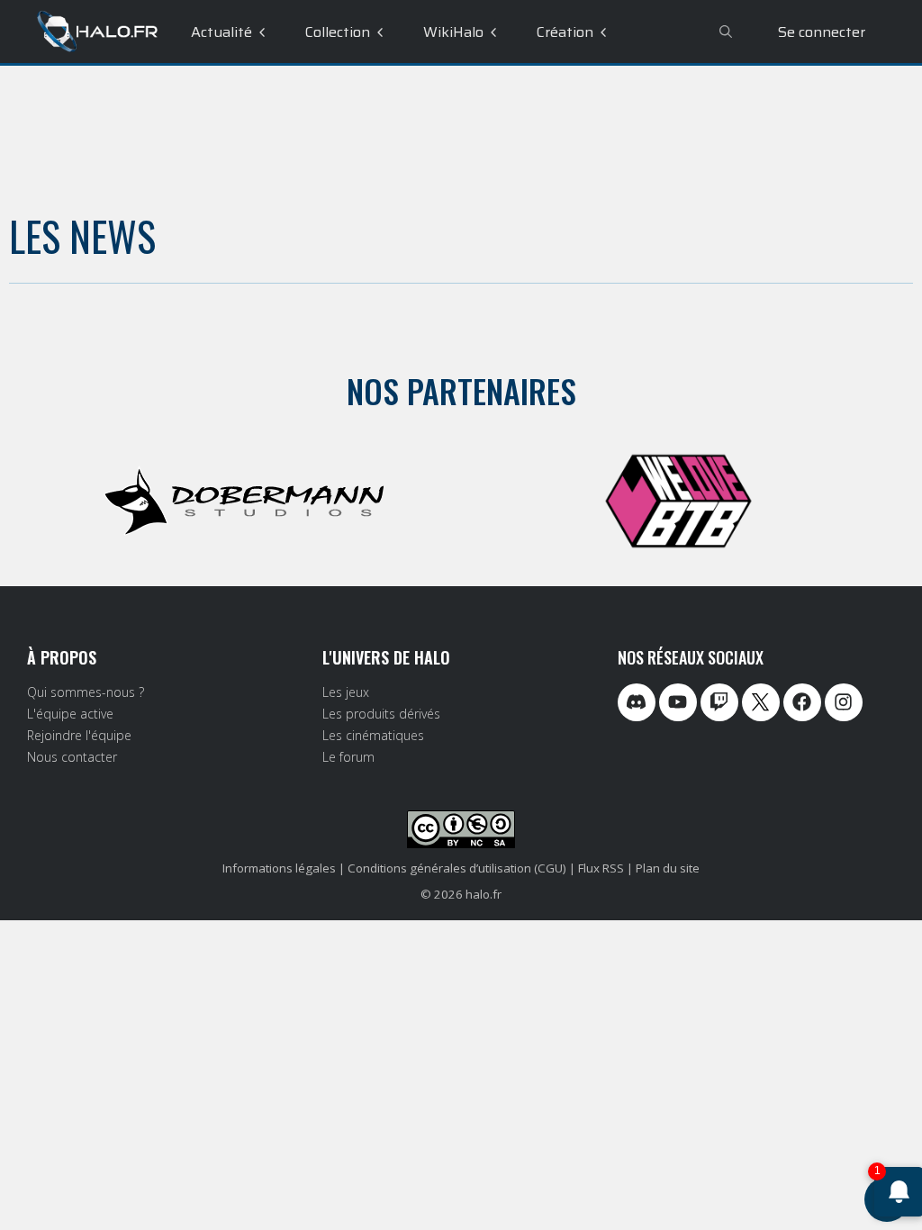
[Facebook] (802, 702)
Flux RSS (601, 868)
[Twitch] (719, 702)
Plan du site (668, 868)
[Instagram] (844, 702)
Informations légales (279, 868)
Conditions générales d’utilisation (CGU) (457, 868)
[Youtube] (678, 702)
